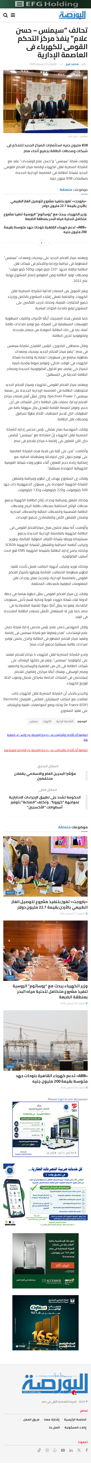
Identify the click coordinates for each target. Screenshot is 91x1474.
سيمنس (34, 721)
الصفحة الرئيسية (75, 1419)
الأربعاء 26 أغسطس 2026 (72, 1003)
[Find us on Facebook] (86, 1450)
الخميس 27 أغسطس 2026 (72, 913)
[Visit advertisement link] (45, 4)
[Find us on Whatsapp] (55, 1450)
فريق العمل (31, 1419)
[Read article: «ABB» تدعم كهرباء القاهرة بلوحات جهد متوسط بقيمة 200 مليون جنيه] (45, 1040)
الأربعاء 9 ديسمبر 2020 (43, 64)
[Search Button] (5, 15)
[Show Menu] (13, 15)
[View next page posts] (41, 243)
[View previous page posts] (49, 243)
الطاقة (10, 892)
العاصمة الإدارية (64, 721)
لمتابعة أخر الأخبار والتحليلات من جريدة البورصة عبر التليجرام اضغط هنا (46, 750)
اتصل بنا (54, 1427)
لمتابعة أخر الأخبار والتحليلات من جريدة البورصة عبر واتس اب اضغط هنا (47, 737)
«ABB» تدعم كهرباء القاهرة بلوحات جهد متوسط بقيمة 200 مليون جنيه (45, 229)
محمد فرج (72, 64)
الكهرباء (47, 721)
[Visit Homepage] (72, 15)
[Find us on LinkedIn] (71, 1450)
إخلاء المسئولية (75, 1427)
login (61, 1099)
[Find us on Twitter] (79, 1450)
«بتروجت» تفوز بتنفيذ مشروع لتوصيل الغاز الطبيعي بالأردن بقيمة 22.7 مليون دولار (48, 203)
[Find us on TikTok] (39, 1450)
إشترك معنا (51, 1419)
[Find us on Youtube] (63, 1450)
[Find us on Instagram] (47, 1450)
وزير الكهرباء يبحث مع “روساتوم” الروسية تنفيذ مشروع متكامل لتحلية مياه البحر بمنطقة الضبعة (45, 216)
